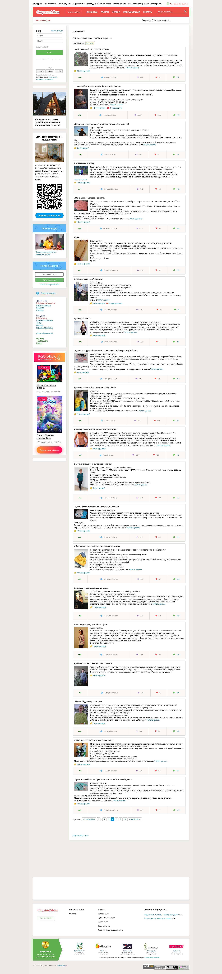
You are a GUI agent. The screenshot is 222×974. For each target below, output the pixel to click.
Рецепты (147, 12)
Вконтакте (47, 63)
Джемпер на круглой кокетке (88, 279)
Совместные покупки (178, 4)
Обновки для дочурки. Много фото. (91, 624)
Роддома (40, 338)
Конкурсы (37, 3)
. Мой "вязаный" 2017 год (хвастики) (91, 49)
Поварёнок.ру (79, 951)
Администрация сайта (106, 918)
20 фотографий (83, 572)
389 (178, 616)
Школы (39, 343)
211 (178, 77)
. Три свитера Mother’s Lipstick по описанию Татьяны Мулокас (103, 779)
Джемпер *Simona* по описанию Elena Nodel (95, 387)
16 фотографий (83, 264)
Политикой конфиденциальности (46, 78)
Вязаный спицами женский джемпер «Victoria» (99, 86)
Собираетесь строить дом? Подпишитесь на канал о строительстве (47, 122)
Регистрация (57, 30)
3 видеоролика (115, 303)
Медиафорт (61, 965)
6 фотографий (99, 335)
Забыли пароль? (42, 47)
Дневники (92, 12)
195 (178, 115)
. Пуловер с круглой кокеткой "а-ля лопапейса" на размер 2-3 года (105, 350)
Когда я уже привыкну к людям (157, 918)
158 (178, 342)
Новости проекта (43, 305)
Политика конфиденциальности (110, 930)
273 (177, 420)
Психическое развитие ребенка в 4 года (45, 253)
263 (178, 537)
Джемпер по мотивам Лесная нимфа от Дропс (96, 429)
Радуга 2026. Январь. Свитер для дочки (161, 914)
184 (178, 693)
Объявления (50, 3)
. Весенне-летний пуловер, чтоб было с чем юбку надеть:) (101, 124)
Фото (89, 43)
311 (178, 771)
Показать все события (49, 450)
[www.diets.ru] (103, 949)
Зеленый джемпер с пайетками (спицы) (93, 464)
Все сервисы (156, 3)
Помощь (40, 310)
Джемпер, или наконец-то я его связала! (93, 663)
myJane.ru (127, 951)
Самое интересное (44, 320)
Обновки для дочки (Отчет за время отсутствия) (97, 546)
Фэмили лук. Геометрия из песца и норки (94, 740)
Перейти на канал (47, 215)
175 (178, 154)
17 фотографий (83, 531)
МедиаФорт (45, 951)
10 (125, 819)
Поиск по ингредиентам (49, 284)
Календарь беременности (99, 3)
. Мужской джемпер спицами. (88, 701)
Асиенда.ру (151, 951)
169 (178, 731)
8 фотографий (83, 148)
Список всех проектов (152, 957)
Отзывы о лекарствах (138, 3)
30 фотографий (83, 71)
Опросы (39, 325)
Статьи (116, 12)
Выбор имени (119, 3)
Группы (105, 12)
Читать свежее (73, 12)
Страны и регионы (44, 327)
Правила (40, 308)
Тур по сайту (41, 300)
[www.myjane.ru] (127, 949)
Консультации (131, 12)
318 (178, 189)
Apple (76, 237)
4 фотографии (99, 675)
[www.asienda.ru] (151, 949)
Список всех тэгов (81, 835)
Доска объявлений (44, 333)
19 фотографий (99, 646)
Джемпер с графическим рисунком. (91, 588)
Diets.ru (103, 951)
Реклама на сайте (76, 909)
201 (178, 379)
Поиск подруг (64, 3)
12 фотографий (83, 182)
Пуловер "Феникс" (82, 318)
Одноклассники (51, 63)
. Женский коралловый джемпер (89, 198)
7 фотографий (99, 723)
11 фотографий (83, 414)
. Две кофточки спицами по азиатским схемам (96, 506)
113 (178, 455)
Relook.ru (176, 951)
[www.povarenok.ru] (79, 949)
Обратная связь (104, 926)
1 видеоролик (116, 108)
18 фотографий (83, 222)
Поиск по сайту (48, 293)
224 (178, 498)
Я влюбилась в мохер (84, 163)
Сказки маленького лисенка (46, 386)
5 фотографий (99, 303)
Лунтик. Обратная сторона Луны (45, 437)
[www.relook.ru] (176, 949)
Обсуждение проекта (45, 303)
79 (178, 310)
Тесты (38, 323)
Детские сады (42, 340)
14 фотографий (99, 108)
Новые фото (41, 318)
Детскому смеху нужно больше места (49, 138)
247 (178, 228)
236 (178, 654)
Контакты (73, 913)
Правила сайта (103, 913)
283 (178, 270)
